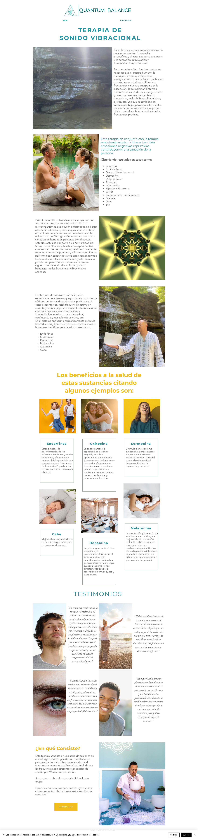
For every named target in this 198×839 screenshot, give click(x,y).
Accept (186, 834)
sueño (49, 542)
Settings (173, 834)
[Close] (194, 835)
